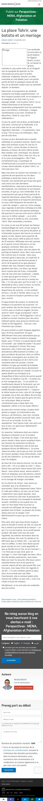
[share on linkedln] (25, 799)
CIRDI (21, 793)
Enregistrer (8, 770)
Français (13, 43)
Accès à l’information (13, 781)
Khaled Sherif (7, 40)
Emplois (23, 781)
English (17, 643)
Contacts (30, 781)
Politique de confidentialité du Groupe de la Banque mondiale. (23, 652)
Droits (3, 781)
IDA (8, 793)
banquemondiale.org (34, 0)
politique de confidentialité (15, 750)
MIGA (16, 793)
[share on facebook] (10, 799)
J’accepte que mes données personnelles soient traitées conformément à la (23, 651)
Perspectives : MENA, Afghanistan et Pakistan (22, 16)
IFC (12, 793)
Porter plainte (6, 784)
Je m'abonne (11, 660)
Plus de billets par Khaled (23, 688)
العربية (36, 643)
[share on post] (18, 799)
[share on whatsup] (32, 799)
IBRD (3, 793)
